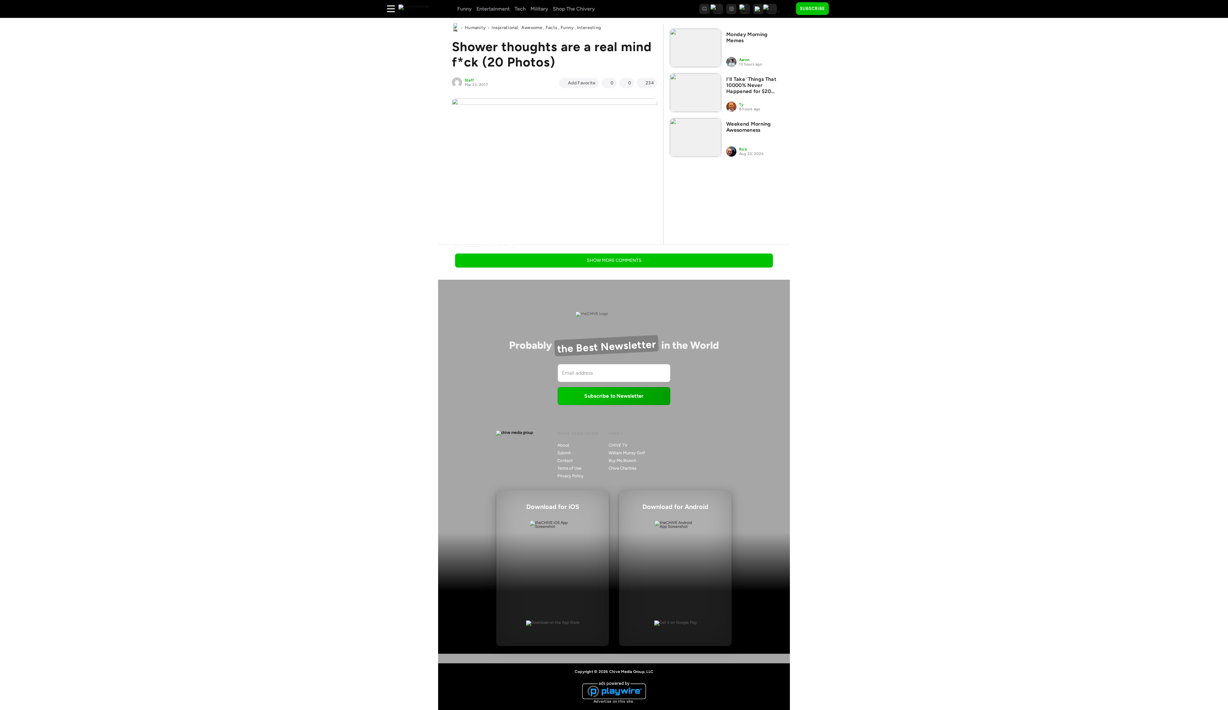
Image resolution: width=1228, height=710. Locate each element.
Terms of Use (569, 468)
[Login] (839, 9)
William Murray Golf (627, 452)
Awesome (531, 27)
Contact (565, 460)
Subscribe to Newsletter (613, 396)
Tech (520, 9)
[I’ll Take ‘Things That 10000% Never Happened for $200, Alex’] (695, 93)
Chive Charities (622, 468)
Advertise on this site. (614, 701)
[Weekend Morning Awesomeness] (695, 137)
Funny (464, 9)
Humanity (475, 27)
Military (539, 9)
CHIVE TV (618, 445)
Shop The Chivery (574, 9)
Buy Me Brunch (622, 460)
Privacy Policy (570, 475)
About (563, 445)
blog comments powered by (485, 247)
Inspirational (505, 27)
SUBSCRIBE (812, 8)
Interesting (589, 27)
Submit (564, 452)
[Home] (455, 27)
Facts (551, 27)
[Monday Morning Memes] (695, 48)
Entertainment (493, 9)
